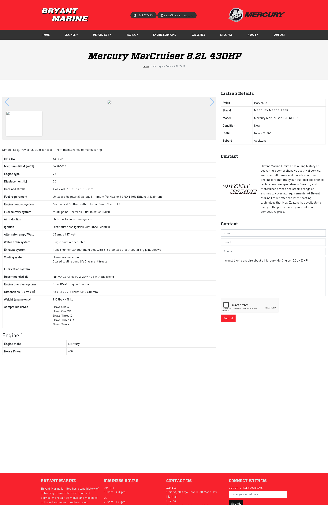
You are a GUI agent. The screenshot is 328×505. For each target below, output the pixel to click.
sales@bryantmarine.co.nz (179, 15)
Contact (279, 34)
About (252, 34)
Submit (228, 318)
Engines (70, 34)
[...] (65, 14)
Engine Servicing (164, 34)
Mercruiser (101, 34)
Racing (131, 34)
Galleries (198, 34)
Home (46, 34)
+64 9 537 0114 (145, 15)
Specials (226, 34)
